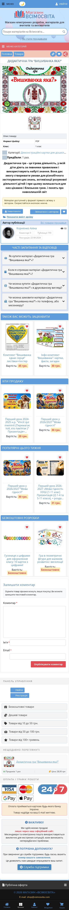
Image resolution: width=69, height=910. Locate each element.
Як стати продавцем (34, 39)
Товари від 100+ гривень (24, 740)
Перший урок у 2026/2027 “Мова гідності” (50, 422)
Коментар (10, 603)
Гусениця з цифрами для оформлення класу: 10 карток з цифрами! (17, 560)
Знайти (64, 31)
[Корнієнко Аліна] (8, 232)
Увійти (63, 3)
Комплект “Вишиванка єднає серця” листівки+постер (17, 358)
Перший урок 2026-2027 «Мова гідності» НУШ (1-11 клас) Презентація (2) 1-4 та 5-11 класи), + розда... (50, 492)
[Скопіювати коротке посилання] (53, 54)
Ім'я (6, 642)
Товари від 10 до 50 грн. (23, 723)
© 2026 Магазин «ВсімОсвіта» (34, 892)
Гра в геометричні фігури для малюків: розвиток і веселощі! (50, 559)
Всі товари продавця (53, 222)
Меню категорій (16, 46)
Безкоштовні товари (21, 706)
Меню (36, 4)
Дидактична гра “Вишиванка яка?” (37, 762)
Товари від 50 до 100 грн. (24, 731)
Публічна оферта (15, 885)
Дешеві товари (18, 715)
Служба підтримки (36, 867)
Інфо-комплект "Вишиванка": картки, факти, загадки (50, 358)
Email (7, 650)
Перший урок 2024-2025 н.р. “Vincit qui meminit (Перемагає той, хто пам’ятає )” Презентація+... (17, 425)
